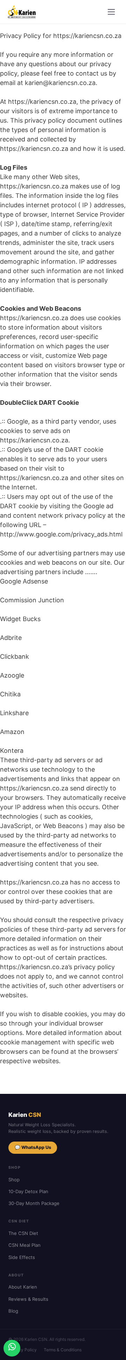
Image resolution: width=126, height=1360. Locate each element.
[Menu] (111, 12)
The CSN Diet (23, 1233)
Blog (13, 1311)
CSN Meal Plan (24, 1245)
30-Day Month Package (33, 1203)
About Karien (22, 1287)
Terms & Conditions (63, 1349)
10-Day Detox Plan (28, 1191)
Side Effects (21, 1257)
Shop (14, 1179)
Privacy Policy (22, 1349)
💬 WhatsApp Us (33, 1147)
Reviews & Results (28, 1299)
